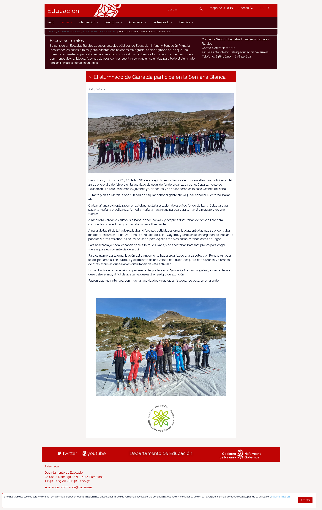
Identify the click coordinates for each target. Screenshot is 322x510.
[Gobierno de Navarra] (240, 454)
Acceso (244, 8)
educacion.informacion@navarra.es (68, 487)
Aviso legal (52, 466)
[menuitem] (51, 22)
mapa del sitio (220, 8)
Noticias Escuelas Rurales (99, 31)
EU (268, 8)
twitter (69, 453)
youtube (96, 453)
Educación (63, 11)
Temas (51, 31)
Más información (280, 496)
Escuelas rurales (69, 31)
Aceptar (305, 500)
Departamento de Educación (161, 453)
